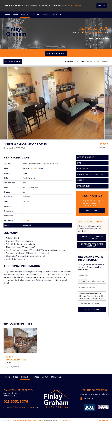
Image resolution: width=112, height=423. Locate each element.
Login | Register (103, 420)
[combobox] (82, 281)
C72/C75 (26, 220)
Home (7, 15)
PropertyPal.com (65, 420)
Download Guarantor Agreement (92, 238)
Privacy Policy (37, 420)
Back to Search (13, 61)
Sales (15, 15)
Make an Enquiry (92, 310)
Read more (76, 6)
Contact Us (56, 15)
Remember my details (89, 303)
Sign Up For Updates (56, 53)
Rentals (24, 15)
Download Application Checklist (92, 245)
